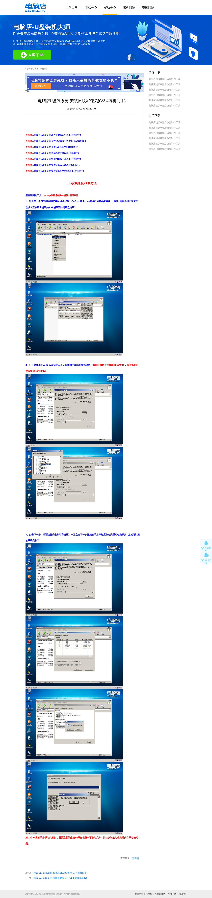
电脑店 (135, 858)
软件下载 (172, 894)
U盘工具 (72, 7)
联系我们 (183, 894)
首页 (37, 69)
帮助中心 (110, 7)
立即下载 (36, 55)
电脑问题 (148, 7)
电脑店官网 (160, 894)
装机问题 (129, 7)
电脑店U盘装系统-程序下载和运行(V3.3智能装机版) (60, 878)
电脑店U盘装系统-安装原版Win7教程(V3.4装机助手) (61, 872)
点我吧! (41, 86)
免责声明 (139, 894)
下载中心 (91, 7)
